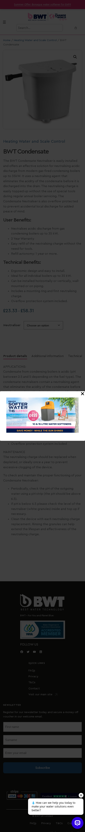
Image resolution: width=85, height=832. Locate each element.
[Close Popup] (82, 394)
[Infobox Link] (42, 416)
